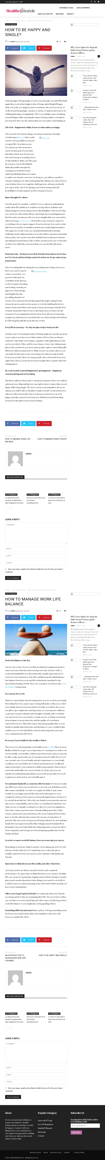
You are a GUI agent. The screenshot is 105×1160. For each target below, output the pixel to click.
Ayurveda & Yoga (45, 1120)
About (46, 1152)
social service (25, 221)
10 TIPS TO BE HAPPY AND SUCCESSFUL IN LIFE (56, 500)
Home (7, 21)
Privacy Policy (79, 1152)
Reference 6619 (56, 1152)
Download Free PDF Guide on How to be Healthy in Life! (84, 1121)
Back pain (42, 1132)
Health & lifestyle (45, 1128)
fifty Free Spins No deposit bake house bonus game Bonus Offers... (84, 50)
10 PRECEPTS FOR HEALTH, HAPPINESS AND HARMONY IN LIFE (14, 500)
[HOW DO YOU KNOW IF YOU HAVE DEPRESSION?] (36, 489)
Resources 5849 (35, 1152)
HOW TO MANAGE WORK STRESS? (52, 439)
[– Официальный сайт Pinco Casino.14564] (76, 109)
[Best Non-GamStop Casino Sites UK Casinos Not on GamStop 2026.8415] (76, 120)
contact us (12, 1133)
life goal (21, 137)
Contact (41, 1136)
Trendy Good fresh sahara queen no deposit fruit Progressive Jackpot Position (90, 94)
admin (12, 41)
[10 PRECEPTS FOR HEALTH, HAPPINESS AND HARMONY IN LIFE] (14, 489)
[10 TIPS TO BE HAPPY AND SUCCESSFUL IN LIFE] (57, 489)
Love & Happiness (18, 21)
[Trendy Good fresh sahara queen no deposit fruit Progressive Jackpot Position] (76, 92)
